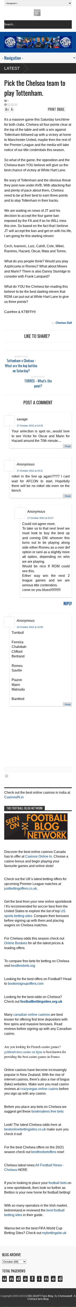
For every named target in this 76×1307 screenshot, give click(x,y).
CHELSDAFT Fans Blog (39, 1296)
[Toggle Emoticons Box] (6, 776)
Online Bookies (15, 943)
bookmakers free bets (47, 1111)
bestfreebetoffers (43, 1152)
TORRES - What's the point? (38, 383)
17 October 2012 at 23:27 (40, 518)
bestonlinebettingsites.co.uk (25, 1129)
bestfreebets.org (23, 965)
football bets (58, 1183)
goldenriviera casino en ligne (23, 1051)
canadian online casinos (31, 1014)
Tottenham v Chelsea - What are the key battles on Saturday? (21, 365)
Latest (12, 68)
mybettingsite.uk (54, 1233)
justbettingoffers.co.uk (20, 888)
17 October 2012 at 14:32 (30, 425)
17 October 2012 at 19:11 (30, 470)
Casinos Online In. (39, 856)
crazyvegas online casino (39, 1089)
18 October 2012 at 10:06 (30, 627)
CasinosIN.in (14, 797)
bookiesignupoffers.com (25, 983)
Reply (68, 446)
